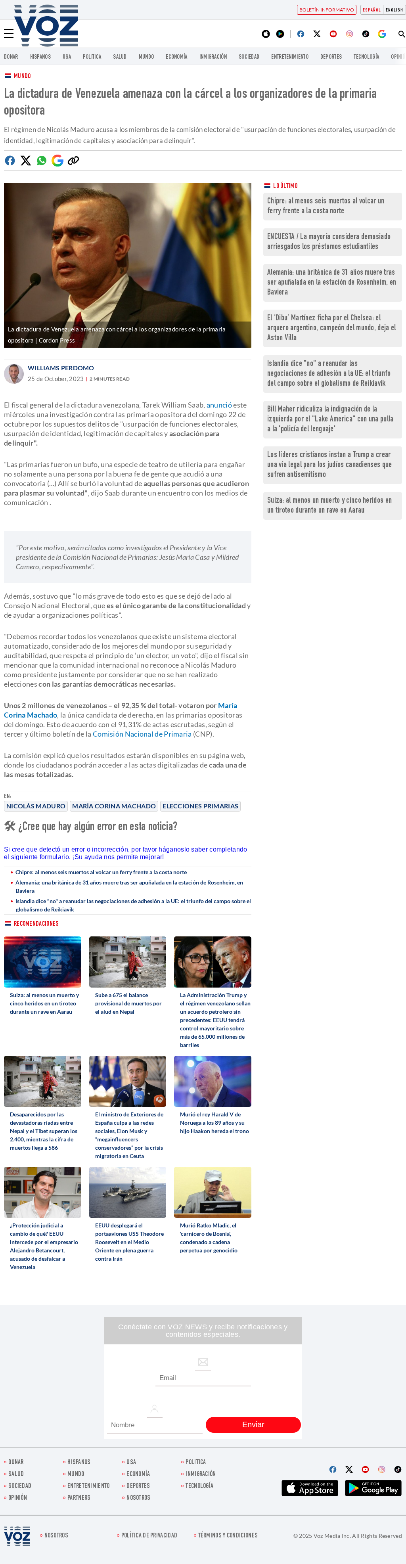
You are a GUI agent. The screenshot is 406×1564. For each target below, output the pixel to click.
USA (67, 57)
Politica (92, 57)
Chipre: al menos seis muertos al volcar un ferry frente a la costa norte (101, 872)
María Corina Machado (114, 806)
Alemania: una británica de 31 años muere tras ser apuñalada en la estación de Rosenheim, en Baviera (129, 886)
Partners (78, 1498)
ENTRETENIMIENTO (289, 57)
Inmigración (213, 57)
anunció (219, 404)
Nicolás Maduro (35, 806)
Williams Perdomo (61, 367)
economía (176, 57)
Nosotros (138, 1498)
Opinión (17, 1498)
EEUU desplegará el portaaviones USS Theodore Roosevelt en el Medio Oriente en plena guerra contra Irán (129, 1242)
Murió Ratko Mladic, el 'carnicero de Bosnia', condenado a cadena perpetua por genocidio (208, 1238)
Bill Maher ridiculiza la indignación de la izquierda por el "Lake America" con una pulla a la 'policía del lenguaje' (330, 420)
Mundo (146, 57)
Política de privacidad (149, 1536)
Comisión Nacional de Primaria (142, 733)
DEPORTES (331, 57)
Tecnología (366, 57)
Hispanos (40, 57)
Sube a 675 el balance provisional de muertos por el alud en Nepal (128, 1003)
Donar (11, 57)
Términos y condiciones (228, 1536)
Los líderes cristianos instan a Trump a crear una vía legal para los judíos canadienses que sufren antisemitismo (329, 465)
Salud (120, 57)
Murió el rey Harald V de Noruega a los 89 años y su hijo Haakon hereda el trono (214, 1122)
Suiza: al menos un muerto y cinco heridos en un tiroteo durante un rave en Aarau (44, 1003)
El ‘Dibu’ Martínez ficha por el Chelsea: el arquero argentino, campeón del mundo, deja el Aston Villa (331, 328)
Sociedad (249, 57)
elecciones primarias (200, 806)
